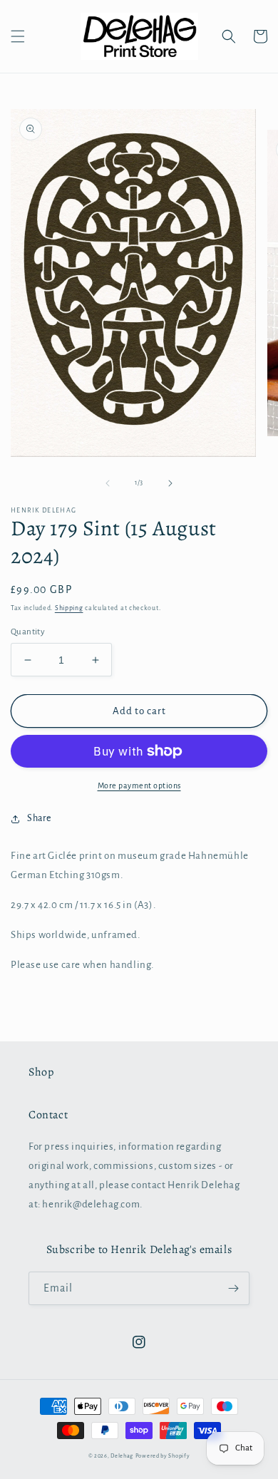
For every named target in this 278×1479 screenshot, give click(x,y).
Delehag (121, 1456)
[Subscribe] (233, 1288)
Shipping (69, 608)
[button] (18, 36)
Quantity (28, 632)
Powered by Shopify (162, 1456)
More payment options (139, 785)
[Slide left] (107, 483)
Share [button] (39, 818)
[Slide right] (170, 483)
